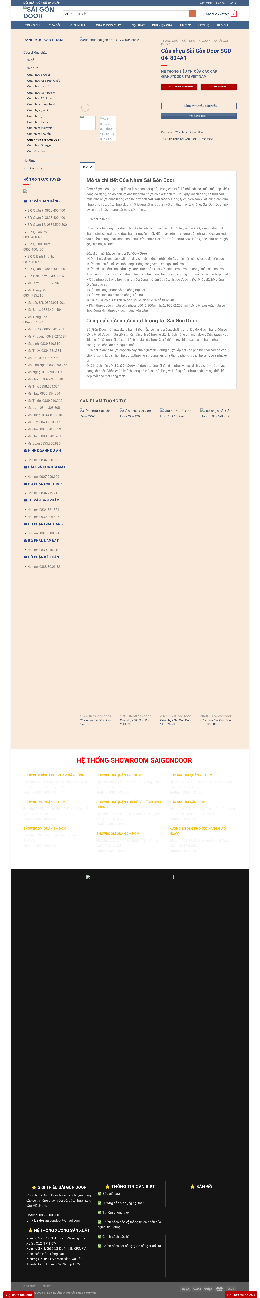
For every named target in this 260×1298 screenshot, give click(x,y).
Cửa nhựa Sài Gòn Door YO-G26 (135, 722)
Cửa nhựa (77, 25)
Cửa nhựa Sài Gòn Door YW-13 (95, 722)
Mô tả (87, 166)
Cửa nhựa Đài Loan (40, 98)
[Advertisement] (130, 1269)
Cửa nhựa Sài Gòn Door (43, 139)
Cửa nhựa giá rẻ (37, 110)
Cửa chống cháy (108, 25)
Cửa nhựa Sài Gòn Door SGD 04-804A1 (190, 138)
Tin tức (185, 25)
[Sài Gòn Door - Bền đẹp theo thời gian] (40, 13)
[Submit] (192, 13)
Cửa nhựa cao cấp (39, 86)
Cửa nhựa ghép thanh (41, 104)
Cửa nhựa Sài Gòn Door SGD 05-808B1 (216, 722)
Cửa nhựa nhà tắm (39, 133)
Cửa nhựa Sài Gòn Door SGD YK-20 (176, 722)
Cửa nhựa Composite (41, 92)
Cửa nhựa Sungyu (39, 145)
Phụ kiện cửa (162, 25)
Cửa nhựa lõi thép (38, 122)
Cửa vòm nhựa (37, 151)
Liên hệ (220, 2)
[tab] (87, 166)
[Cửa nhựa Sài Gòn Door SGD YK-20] (178, 560)
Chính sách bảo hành (117, 1236)
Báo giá (223, 25)
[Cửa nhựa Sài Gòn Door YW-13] (98, 560)
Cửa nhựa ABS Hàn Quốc (43, 80)
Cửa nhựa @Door (38, 74)
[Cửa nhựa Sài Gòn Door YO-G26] (138, 560)
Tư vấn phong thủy (116, 1212)
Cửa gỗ (54, 25)
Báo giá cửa (111, 1193)
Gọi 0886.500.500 (18, 1295)
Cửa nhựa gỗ (35, 116)
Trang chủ (33, 25)
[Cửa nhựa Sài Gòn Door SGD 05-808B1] (218, 560)
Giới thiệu (206, 2)
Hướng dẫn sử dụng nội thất (122, 1203)
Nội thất (138, 25)
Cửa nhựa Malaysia (39, 127)
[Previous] (86, 75)
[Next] (148, 75)
